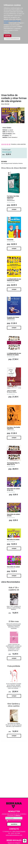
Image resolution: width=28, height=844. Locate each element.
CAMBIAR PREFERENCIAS (12, 38)
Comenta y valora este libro (18, 144)
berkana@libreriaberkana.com (14, 835)
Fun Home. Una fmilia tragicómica (13, 196)
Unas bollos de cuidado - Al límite (13, 515)
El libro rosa (14, 621)
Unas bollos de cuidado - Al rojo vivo (13, 489)
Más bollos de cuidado (13, 539)
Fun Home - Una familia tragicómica (13, 428)
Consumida (10, 239)
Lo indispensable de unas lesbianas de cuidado (14, 279)
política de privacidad (16, 820)
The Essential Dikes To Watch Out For (13, 463)
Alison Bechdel (5, 104)
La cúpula (10, 130)
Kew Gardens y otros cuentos (14, 705)
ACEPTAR (7, 35)
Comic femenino (12, 137)
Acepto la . (14, 820)
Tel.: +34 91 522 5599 (14, 833)
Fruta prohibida (13, 666)
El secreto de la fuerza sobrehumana (13, 318)
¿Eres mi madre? (11, 391)
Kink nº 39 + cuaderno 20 (14, 588)
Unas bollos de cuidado (13, 567)
